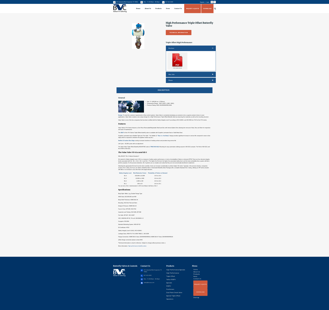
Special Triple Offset (173, 296)
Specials (169, 283)
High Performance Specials (175, 270)
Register (202, 2)
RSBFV (168, 286)
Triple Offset (170, 276)
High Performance (172, 273)
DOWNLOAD (200, 292)
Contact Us (197, 279)
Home (195, 269)
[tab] (191, 48)
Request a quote (200, 284)
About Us (196, 272)
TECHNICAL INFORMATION (178, 32)
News (195, 276)
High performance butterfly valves (137, 246)
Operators (169, 299)
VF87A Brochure (177, 68)
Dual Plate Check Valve (174, 292)
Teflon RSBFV (171, 279)
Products (196, 274)
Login (207, 2)
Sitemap (196, 297)
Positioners (170, 289)
